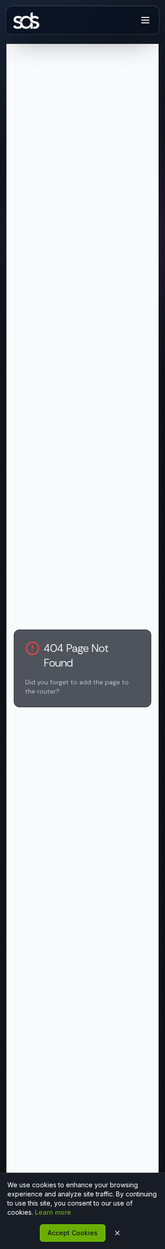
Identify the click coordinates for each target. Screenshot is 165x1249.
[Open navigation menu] (145, 20)
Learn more (53, 1212)
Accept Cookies (73, 1233)
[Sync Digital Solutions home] (28, 20)
